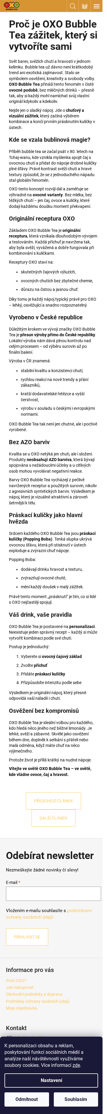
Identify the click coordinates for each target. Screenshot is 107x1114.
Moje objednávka (21, 1008)
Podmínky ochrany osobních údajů (38, 1001)
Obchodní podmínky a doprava (34, 994)
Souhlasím (75, 1099)
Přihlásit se (27, 937)
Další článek (53, 818)
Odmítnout (26, 1099)
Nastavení (51, 1080)
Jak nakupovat (20, 987)
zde (76, 1065)
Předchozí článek (53, 801)
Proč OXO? (16, 980)
